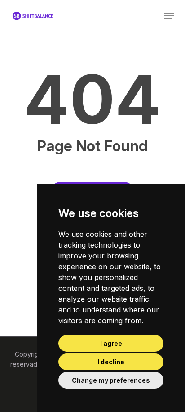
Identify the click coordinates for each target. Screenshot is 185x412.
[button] (169, 15)
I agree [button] (111, 343)
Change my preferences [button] (111, 380)
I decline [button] (110, 362)
